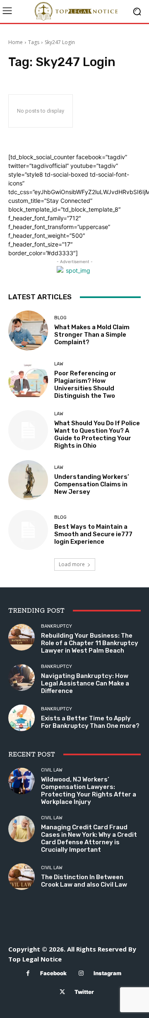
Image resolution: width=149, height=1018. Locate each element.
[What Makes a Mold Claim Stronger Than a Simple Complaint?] (28, 330)
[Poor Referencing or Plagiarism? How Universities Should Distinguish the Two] (28, 380)
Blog (60, 318)
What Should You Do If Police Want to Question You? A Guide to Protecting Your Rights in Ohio (97, 434)
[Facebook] (28, 973)
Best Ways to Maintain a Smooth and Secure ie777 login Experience (93, 534)
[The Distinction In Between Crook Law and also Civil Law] (21, 876)
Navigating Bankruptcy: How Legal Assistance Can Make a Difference (85, 683)
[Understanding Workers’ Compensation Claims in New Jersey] (28, 480)
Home (15, 42)
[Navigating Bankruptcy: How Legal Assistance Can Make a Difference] (21, 677)
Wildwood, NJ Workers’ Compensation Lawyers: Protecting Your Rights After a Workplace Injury (88, 791)
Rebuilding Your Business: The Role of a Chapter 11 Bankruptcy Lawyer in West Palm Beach (89, 643)
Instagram (107, 973)
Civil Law (51, 770)
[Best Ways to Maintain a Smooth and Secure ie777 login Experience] (28, 530)
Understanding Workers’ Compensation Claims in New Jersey (91, 484)
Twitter (84, 991)
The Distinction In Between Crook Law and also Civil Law (84, 880)
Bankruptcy (56, 626)
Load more (72, 564)
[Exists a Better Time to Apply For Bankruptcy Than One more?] (21, 718)
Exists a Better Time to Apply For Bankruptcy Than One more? (90, 722)
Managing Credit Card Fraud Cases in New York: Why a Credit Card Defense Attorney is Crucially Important (89, 838)
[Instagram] (81, 973)
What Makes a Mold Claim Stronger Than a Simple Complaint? (92, 334)
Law (58, 364)
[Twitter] (62, 992)
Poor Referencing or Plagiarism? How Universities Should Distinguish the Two (85, 384)
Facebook (53, 973)
